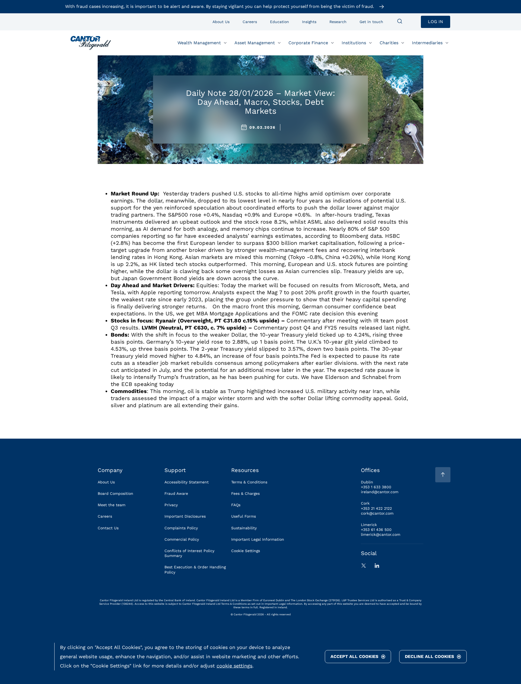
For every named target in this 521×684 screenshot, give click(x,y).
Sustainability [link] (244, 528)
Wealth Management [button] (199, 42)
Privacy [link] (171, 505)
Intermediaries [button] (427, 42)
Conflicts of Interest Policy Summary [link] (189, 553)
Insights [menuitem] (309, 22)
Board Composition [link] (115, 493)
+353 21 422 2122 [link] (376, 508)
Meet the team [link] (111, 505)
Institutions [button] (354, 42)
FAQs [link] (235, 505)
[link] (91, 42)
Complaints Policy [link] (181, 528)
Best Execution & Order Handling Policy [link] (195, 569)
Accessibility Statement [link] (186, 482)
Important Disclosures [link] (185, 516)
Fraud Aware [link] (176, 493)
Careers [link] (105, 516)
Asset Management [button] (254, 42)
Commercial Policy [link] (181, 539)
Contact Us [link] (108, 528)
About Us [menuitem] (221, 22)
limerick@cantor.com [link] (380, 534)
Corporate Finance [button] (308, 42)
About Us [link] (106, 482)
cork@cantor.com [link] (377, 513)
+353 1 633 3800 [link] (376, 487)
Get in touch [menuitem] (371, 22)
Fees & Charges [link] (245, 493)
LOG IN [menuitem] (435, 21)
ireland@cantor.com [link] (379, 492)
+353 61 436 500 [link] (376, 529)
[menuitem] (399, 22)
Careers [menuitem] (250, 22)
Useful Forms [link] (243, 516)
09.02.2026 (262, 127)
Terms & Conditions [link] (249, 482)
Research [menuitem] (338, 22)
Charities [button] (389, 42)
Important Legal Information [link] (257, 539)
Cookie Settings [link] (245, 551)
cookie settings (234, 666)
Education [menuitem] (279, 22)
